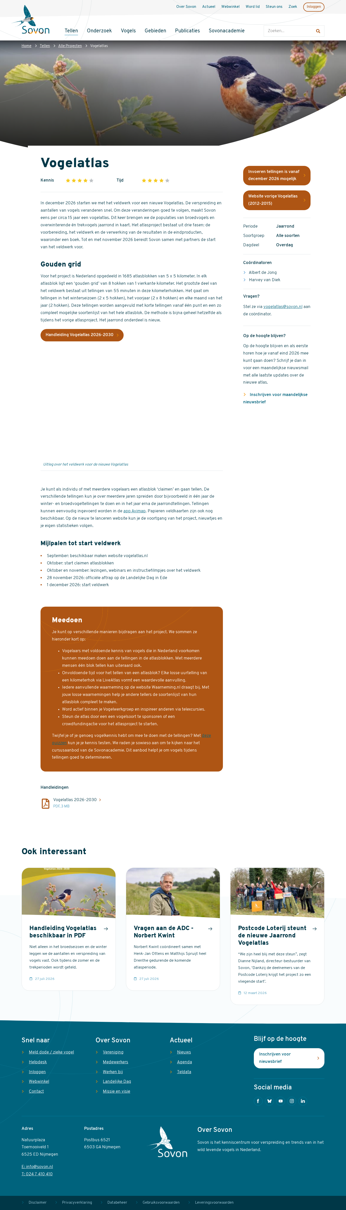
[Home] (30, 20)
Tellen (45, 46)
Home (26, 46)
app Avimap (134, 511)
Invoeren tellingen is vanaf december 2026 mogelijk (273, 175)
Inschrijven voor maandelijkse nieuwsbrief (275, 398)
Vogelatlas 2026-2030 (75, 800)
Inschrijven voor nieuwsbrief (275, 1058)
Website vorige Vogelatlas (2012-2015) (273, 200)
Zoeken (269, 20)
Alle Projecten (70, 46)
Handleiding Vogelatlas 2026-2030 (79, 335)
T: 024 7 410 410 (37, 1174)
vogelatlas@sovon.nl (282, 307)
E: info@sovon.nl (37, 1167)
